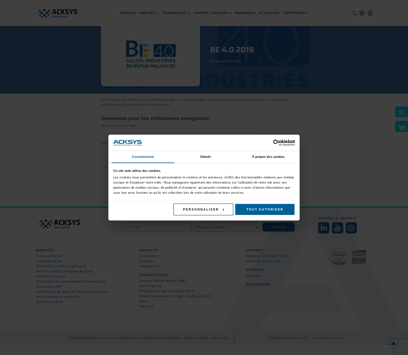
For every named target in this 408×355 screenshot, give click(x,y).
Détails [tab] (205, 156)
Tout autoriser (264, 209)
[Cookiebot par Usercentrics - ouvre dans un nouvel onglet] (276, 143)
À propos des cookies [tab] (268, 156)
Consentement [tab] (143, 156)
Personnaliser (201, 209)
